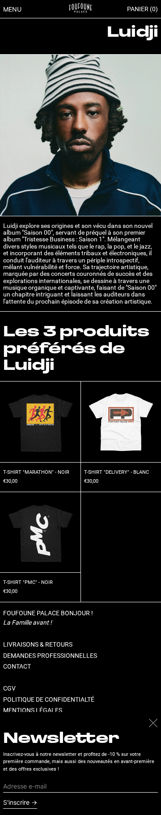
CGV (9, 688)
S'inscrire (16, 802)
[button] (142, 9)
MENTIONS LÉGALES (32, 710)
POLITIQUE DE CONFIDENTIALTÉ (48, 699)
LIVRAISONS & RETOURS (37, 644)
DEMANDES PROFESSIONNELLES (50, 655)
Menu (12, 9)
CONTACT (17, 666)
